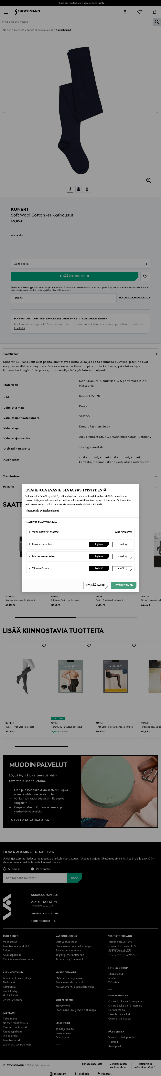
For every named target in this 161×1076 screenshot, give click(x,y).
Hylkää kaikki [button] (95, 585)
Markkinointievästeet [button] (42, 556)
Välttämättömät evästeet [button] (44, 532)
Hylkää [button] (99, 544)
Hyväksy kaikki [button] (124, 585)
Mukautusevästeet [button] (41, 544)
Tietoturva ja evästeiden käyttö (42, 511)
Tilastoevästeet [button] (39, 569)
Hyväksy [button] (122, 544)
